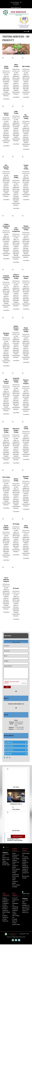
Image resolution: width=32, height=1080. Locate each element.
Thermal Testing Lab (5, 916)
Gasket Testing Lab (5, 920)
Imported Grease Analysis (14, 912)
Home (21, 936)
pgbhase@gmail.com (16, 7)
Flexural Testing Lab (5, 909)
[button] (25, 31)
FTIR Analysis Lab (15, 873)
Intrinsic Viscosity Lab (15, 861)
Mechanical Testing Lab (25, 868)
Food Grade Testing (15, 877)
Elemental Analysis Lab (25, 871)
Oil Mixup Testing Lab (15, 907)
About (24, 936)
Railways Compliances (5, 902)
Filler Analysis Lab (15, 854)
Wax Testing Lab (15, 916)
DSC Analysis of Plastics (15, 865)
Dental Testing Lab (25, 864)
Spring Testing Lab (25, 861)
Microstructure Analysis (25, 877)
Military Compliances (5, 898)
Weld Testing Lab (25, 854)
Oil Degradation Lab (15, 903)
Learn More (6, 99)
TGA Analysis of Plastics (16, 870)
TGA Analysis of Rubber (16, 885)
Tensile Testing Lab (5, 906)
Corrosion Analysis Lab (25, 857)
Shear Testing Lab (6, 913)
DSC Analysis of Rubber (15, 881)
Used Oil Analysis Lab (15, 898)
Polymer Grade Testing (15, 857)
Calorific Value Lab (14, 920)
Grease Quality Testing (16, 923)
